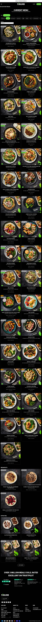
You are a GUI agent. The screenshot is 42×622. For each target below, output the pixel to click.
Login (34, 4)
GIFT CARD (3, 615)
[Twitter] (10, 602)
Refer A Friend (16, 614)
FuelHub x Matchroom (18, 611)
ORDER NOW (39, 4)
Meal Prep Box (4, 614)
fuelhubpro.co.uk (37, 609)
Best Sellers (13, 18)
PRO (6, 598)
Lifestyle (3, 617)
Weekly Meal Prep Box (6, 612)
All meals (8, 18)
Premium (27, 18)
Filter (4, 18)
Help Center (28, 611)
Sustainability (16, 617)
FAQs (26, 608)
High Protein (19, 18)
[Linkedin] (6, 602)
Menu (2, 609)
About (14, 608)
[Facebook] (8, 602)
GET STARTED (21, 565)
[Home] (21, 4)
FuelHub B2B (35, 608)
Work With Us (16, 615)
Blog (14, 612)
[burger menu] (1, 4)
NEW (30, 18)
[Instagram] (2, 602)
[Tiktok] (4, 602)
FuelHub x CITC (16, 609)
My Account (4, 608)
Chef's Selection (35, 18)
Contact (27, 609)
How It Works (4, 611)
